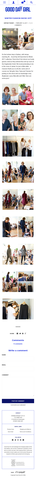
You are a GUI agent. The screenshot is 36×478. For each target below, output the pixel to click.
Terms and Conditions (25, 431)
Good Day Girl (19, 475)
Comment (5, 375)
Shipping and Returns (25, 429)
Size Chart (10, 431)
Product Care (10, 429)
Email (4, 365)
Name (4, 355)
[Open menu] (4, 2)
